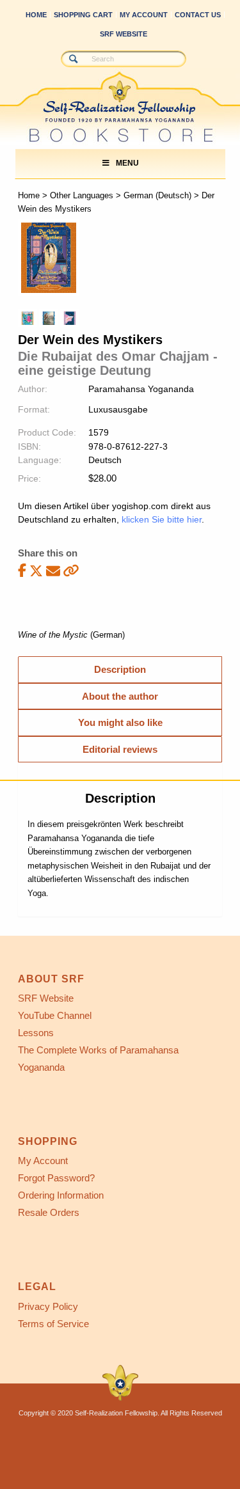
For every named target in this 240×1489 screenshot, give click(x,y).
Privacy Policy (48, 1306)
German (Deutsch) (157, 195)
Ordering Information (61, 1195)
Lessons (36, 1032)
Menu (127, 163)
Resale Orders (48, 1212)
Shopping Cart (83, 15)
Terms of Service (53, 1323)
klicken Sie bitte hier (162, 519)
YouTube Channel (55, 1015)
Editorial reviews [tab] (120, 749)
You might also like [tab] (120, 722)
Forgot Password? (56, 1177)
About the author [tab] (120, 696)
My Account (144, 15)
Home (36, 15)
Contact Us (198, 15)
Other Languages (81, 195)
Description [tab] (120, 669)
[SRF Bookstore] (96, 94)
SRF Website (123, 34)
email (53, 571)
